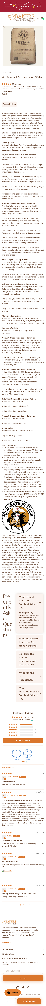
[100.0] (16, 753)
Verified (21, 761)
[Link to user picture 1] (7, 875)
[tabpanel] (23, 46)
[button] (2, 17)
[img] (7, 774)
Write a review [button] (23, 740)
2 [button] (20, 905)
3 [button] (23, 905)
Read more (7, 91)
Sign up (23, 978)
